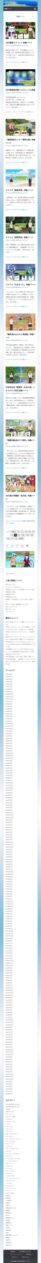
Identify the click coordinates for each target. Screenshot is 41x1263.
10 (23, 535)
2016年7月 (9, 973)
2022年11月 (9, 785)
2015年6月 (9, 1005)
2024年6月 (9, 738)
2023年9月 (9, 761)
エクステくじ (10, 1129)
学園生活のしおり (11, 597)
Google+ (17, 546)
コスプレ (8, 1151)
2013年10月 (9, 1054)
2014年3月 (9, 1042)
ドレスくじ (9, 1173)
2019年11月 (9, 874)
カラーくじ (9, 1131)
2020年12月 (9, 842)
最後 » (21, 538)
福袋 (7, 1233)
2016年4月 (9, 980)
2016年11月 (9, 963)
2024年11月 (9, 726)
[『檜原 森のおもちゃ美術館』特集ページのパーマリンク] (20, 322)
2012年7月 (9, 1086)
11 (27, 535)
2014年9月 (9, 1027)
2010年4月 (9, 1094)
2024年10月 (9, 728)
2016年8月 (9, 970)
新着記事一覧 (10, 594)
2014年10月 (9, 1025)
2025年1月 (9, 721)
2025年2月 (9, 719)
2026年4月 (9, 684)
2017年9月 (9, 938)
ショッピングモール (12, 1161)
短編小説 (8, 1230)
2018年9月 (9, 909)
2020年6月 (9, 857)
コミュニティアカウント (13, 1154)
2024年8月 (9, 733)
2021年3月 (9, 835)
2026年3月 (9, 686)
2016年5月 (9, 978)
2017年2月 (9, 956)
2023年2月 (9, 778)
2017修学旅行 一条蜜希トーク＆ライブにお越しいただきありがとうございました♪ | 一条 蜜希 (20, 661)
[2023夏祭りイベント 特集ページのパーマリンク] (20, 30)
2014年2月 (9, 1044)
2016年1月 (9, 988)
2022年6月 (9, 798)
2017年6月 (9, 946)
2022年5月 (9, 800)
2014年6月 (9, 1035)
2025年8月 (9, 704)
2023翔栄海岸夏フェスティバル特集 (20, 90)
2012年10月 (9, 1079)
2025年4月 (9, 714)
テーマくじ (9, 1168)
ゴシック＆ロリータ (12, 1148)
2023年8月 (9, 763)
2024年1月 (9, 751)
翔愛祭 (8, 1237)
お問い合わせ (25, 1257)
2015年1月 (9, 1017)
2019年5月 (9, 889)
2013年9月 (9, 1057)
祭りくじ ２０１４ (11, 607)
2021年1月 (9, 840)
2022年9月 (9, 790)
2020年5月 (9, 859)
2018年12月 (9, 901)
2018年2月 (9, 926)
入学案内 (8, 1200)
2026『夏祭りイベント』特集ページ (17, 622)
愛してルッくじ (10, 609)
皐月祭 (12, 523)
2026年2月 (9, 689)
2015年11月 (9, 993)
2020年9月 (9, 849)
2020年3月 (9, 864)
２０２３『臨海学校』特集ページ (19, 190)
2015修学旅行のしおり (13, 1104)
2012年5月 (9, 1091)
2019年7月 (9, 884)
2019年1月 (9, 899)
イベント (15, 112)
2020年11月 (9, 844)
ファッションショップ (12, 1178)
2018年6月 (9, 916)
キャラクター (10, 1136)
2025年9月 (9, 701)
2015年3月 (9, 1012)
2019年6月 (9, 886)
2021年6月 (9, 827)
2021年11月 (9, 815)
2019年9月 (9, 879)
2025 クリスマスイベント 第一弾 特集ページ (19, 627)
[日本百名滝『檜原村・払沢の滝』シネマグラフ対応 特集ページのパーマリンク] (20, 375)
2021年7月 (9, 825)
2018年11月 (9, 904)
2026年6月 (9, 679)
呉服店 (8, 1203)
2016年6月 (9, 975)
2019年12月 (9, 872)
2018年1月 (9, 928)
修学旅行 (8, 1198)
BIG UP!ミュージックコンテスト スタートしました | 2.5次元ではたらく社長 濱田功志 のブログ (20, 644)
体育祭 (8, 1195)
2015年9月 (9, 997)
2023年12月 (9, 753)
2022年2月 (9, 807)
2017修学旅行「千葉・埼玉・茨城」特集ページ (20, 656)
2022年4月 (9, 802)
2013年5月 (9, 1067)
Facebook (7, 546)
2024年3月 (9, 746)
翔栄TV (8, 1240)
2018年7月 (9, 914)
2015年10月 (9, 995)
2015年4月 (9, 1010)
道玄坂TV (9, 1242)
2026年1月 (9, 691)
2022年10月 (9, 788)
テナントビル (10, 1171)
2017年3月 (9, 953)
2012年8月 (9, 1084)
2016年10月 (9, 965)
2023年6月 (9, 768)
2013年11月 (9, 1052)
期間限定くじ (10, 1218)
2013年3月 (9, 1069)
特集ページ (8, 9)
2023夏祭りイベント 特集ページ (19, 43)
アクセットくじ (10, 1121)
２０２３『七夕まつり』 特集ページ (20, 285)
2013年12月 (9, 1049)
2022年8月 (9, 793)
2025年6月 (9, 709)
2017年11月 (9, 933)
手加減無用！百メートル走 (14, 649)
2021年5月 (9, 830)
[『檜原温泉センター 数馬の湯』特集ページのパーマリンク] (20, 127)
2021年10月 (9, 817)
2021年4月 (9, 832)
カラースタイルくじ (12, 1134)
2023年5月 (9, 770)
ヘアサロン (9, 1183)
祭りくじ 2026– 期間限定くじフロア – (17, 604)
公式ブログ (15, 1257)
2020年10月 (9, 847)
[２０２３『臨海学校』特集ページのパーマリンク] (20, 177)
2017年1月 (9, 958)
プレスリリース (17, 62)
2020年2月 (9, 867)
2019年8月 (9, 881)
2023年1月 (9, 780)
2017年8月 (9, 941)
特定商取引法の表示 (25, 1251)
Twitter (12, 546)
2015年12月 (9, 990)
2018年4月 (9, 921)
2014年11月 (9, 1022)
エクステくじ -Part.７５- (13, 587)
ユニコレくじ (10, 1186)
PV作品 (8, 1109)
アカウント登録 (10, 1116)
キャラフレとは (10, 1141)
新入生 (8, 1215)
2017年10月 (9, 936)
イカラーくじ (10, 611)
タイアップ (9, 1166)
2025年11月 (9, 696)
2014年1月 (9, 1047)
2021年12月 (9, 812)
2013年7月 (9, 1062)
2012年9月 (9, 1081)
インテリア (9, 1126)
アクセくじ (9, 1119)
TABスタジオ (10, 1111)
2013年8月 (9, 1059)
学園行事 (29, 521)
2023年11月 (9, 756)
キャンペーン (10, 1144)
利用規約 (12, 1251)
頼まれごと (9, 1245)
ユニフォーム (10, 1188)
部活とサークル (10, 584)
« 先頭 (13, 531)
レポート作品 (10, 1193)
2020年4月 (9, 862)
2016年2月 (9, 985)
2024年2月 (9, 748)
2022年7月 (9, 795)
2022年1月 (9, 810)
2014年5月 (9, 1037)
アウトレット (10, 1114)
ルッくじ (8, 1190)
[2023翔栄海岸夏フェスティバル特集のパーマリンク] (20, 77)
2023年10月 (9, 758)
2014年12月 (9, 1020)
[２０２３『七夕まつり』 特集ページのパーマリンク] (20, 272)
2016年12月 (9, 960)
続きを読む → (13, 57)
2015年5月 (9, 1007)
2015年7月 (9, 1002)
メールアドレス (27, 546)
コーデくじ (9, 1146)
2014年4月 (9, 1039)
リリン (32, 622)
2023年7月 (9, 765)
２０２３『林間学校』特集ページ (19, 237)
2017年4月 (9, 951)
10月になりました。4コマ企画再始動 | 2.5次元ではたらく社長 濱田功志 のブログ (20, 651)
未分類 (8, 1220)
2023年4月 (9, 773)
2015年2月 (9, 1015)
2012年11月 (9, 1076)
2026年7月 (9, 677)
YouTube (22, 546)
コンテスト (9, 1156)
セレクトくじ (10, 1163)
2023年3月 (9, 775)
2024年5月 (9, 741)
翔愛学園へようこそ (12, 1235)
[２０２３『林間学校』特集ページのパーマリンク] (20, 225)
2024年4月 (9, 743)
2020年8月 (9, 852)
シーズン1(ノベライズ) (13, 1158)
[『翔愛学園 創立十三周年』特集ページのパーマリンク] (20, 428)
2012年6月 (9, 1089)
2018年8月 (9, 911)
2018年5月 (9, 919)
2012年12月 (9, 1074)
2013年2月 (9, 1072)
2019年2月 (9, 896)
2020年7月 (9, 854)
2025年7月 (9, 706)
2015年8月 (9, 1000)
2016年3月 (9, 983)
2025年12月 (9, 694)
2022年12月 (9, 783)
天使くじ (8, 1205)
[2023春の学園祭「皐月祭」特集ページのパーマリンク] (20, 483)
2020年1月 (9, 869)
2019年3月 (9, 894)
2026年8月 (9, 674)
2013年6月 (9, 1064)
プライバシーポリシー (16, 1254)
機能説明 (8, 1223)
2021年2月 (9, 837)
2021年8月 (9, 822)
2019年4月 (9, 891)
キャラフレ (11, 2)
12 (32, 535)
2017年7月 (9, 943)
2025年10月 (9, 699)
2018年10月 (9, 906)
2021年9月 (9, 820)
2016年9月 (9, 968)
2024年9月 (9, 731)
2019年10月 (9, 877)
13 (8, 538)
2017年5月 (9, 948)
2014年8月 (9, 1030)
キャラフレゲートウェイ (13, 1139)
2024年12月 (9, 723)
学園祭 (24, 521)
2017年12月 (9, 931)
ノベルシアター (10, 1176)
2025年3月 (9, 716)
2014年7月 (9, 1032)
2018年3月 (9, 923)
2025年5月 (9, 711)
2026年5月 (9, 682)
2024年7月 (9, 736)
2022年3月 (9, 805)
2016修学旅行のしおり (13, 1107)
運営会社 (28, 1254)
